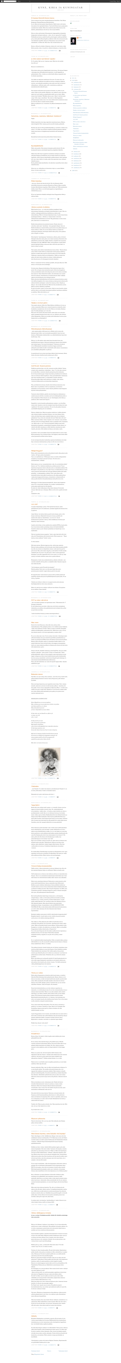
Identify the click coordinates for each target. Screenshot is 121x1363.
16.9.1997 (34, 504)
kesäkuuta (76, 156)
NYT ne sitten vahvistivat (39, 600)
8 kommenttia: (52, 444)
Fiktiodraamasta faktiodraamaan (41, 329)
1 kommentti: (52, 796)
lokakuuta (76, 87)
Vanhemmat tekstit (63, 1351)
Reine (80, 37)
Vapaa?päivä (35, 805)
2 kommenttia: (52, 107)
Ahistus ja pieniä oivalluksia (40, 207)
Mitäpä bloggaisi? (37, 451)
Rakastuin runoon (37, 674)
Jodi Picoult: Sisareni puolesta (41, 366)
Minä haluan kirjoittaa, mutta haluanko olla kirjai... (80, 143)
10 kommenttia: (52, 1112)
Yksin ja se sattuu (37, 973)
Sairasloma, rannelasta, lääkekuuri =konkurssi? (46, 116)
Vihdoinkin (35, 786)
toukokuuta (76, 158)
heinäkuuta (76, 154)
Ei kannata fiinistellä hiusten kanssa (42, 18)
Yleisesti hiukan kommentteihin (41, 866)
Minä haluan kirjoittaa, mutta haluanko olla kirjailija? (48, 1133)
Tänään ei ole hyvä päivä (39, 303)
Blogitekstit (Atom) (39, 1354)
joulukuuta (76, 82)
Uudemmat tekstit (35, 1351)
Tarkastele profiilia (83, 40)
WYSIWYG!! (35, 1034)
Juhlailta (34, 1316)
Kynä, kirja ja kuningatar (60, 7)
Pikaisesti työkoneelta (38, 1118)
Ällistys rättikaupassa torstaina (41, 1213)
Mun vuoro (34, 622)
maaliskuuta (77, 163)
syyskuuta (76, 89)
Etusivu (49, 1351)
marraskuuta (77, 84)
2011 (73, 78)
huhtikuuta (76, 160)
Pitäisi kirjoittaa (36, 181)
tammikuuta (77, 167)
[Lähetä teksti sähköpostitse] (59, 50)
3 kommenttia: (52, 198)
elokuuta (76, 151)
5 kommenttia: (51, 591)
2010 (73, 80)
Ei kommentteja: (53, 50)
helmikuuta (76, 165)
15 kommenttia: (52, 1025)
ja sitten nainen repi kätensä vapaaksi (43, 59)
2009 (73, 170)
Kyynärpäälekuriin (37, 146)
